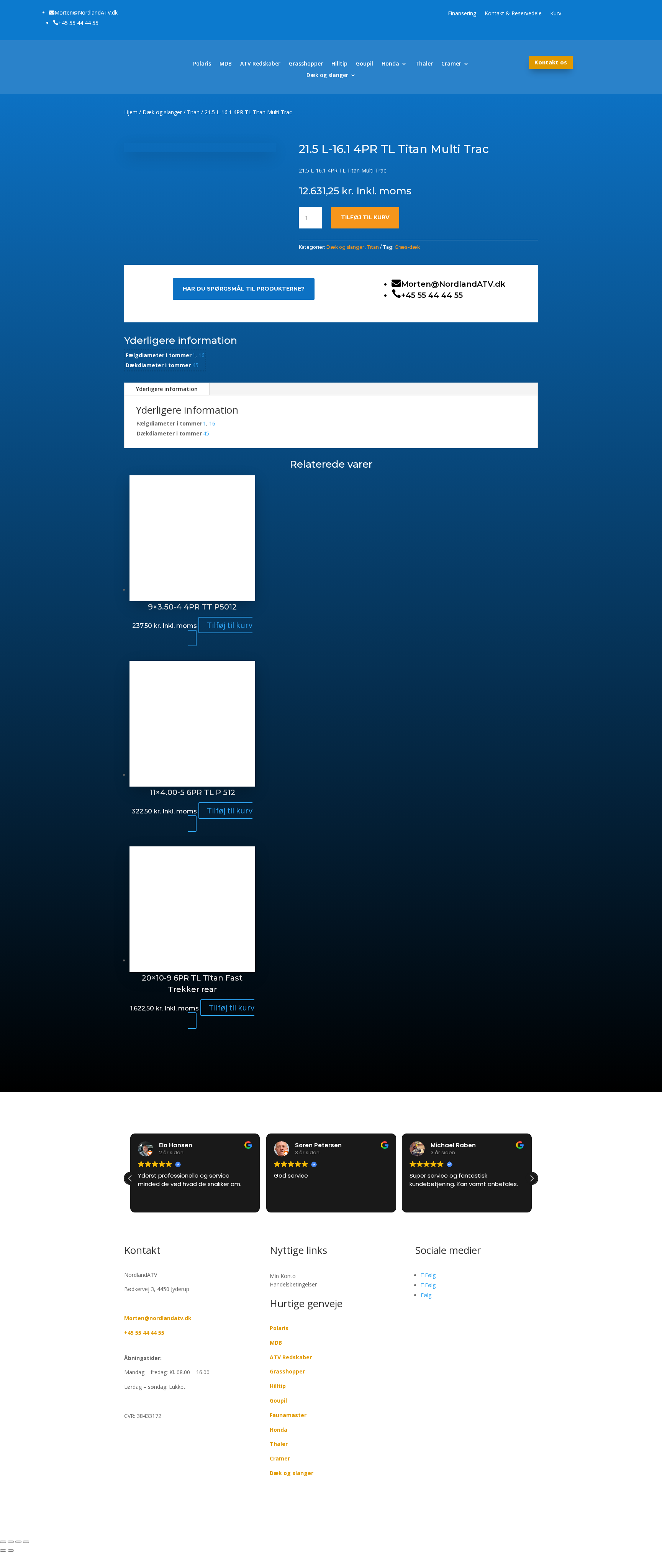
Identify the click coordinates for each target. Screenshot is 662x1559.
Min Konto (283, 1276)
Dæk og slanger (327, 75)
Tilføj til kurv (365, 217)
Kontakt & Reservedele (513, 14)
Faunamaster (288, 1415)
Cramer (451, 64)
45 (195, 365)
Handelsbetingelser (293, 1284)
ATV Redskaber (260, 64)
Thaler (424, 64)
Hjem (131, 112)
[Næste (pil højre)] (11, 1550)
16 (201, 355)
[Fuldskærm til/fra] (11, 1542)
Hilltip (339, 64)
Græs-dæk (407, 247)
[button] (531, 1178)
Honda (390, 64)
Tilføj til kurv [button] (229, 625)
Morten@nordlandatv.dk (158, 1318)
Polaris (202, 64)
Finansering (462, 14)
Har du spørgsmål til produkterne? (244, 288)
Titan (193, 112)
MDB (226, 64)
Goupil (364, 64)
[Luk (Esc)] (26, 1542)
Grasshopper (306, 64)
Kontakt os (550, 62)
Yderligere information (167, 389)
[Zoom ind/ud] (3, 1542)
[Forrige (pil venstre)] (3, 1550)
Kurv (555, 14)
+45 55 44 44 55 (144, 1332)
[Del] (18, 1542)
